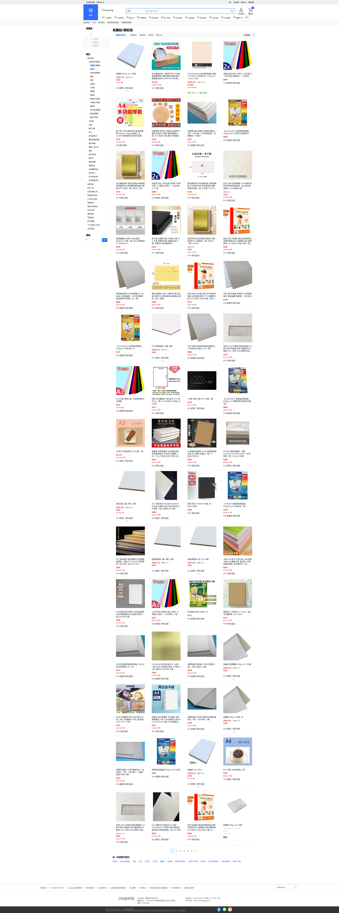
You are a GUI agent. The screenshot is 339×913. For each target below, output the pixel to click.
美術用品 (101, 23)
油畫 (90, 125)
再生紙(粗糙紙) (95, 110)
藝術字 (91, 158)
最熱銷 (151, 35)
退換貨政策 (90, 887)
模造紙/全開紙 (95, 99)
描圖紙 (92, 91)
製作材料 (92, 173)
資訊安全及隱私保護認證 (158, 887)
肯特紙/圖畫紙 (95, 73)
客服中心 (244, 2)
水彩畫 (91, 121)
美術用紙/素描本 (113, 23)
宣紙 (91, 80)
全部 (128, 11)
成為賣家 (251, 2)
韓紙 (91, 76)
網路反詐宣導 (189, 887)
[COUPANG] (126, 899)
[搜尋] (232, 11)
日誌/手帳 (90, 210)
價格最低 (133, 35)
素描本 (92, 69)
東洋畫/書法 (93, 136)
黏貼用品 (90, 184)
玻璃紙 (92, 95)
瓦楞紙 (92, 84)
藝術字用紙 (94, 117)
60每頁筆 (247, 35)
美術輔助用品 (93, 169)
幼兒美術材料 (93, 177)
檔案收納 (90, 214)
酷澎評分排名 (121, 35)
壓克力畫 (92, 128)
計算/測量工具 (92, 192)
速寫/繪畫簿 (94, 113)
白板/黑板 (90, 229)
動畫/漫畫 (92, 162)
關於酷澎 (43, 887)
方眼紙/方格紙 (95, 102)
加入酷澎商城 (176, 887)
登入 (230, 2)
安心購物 (132, 887)
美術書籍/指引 (94, 180)
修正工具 (90, 188)
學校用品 (90, 217)
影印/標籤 (90, 221)
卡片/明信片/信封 (93, 225)
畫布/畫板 (92, 143)
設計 (90, 132)
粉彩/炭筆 (92, 154)
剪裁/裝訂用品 (92, 195)
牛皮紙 (92, 88)
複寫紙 (92, 106)
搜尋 (104, 240)
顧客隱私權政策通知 (118, 887)
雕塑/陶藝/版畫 (94, 140)
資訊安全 (143, 887)
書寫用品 (90, 203)
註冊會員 (236, 2)
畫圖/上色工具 (94, 147)
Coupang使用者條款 (75, 887)
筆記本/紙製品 (92, 206)
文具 (94, 23)
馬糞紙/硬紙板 (127, 23)
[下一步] (201, 851)
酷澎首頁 (86, 23)
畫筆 (90, 151)
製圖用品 (92, 165)
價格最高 (142, 35)
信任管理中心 (102, 887)
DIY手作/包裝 (92, 199)
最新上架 (159, 35)
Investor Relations (57, 887)
